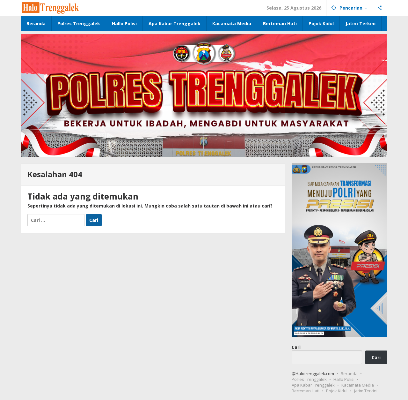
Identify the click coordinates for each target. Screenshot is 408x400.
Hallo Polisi (343, 379)
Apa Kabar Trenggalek (313, 385)
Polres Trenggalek (309, 379)
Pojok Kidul (336, 391)
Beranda (349, 373)
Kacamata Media (357, 385)
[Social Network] (379, 8)
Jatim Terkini (365, 391)
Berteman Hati (305, 391)
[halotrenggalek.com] (50, 7)
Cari (296, 347)
